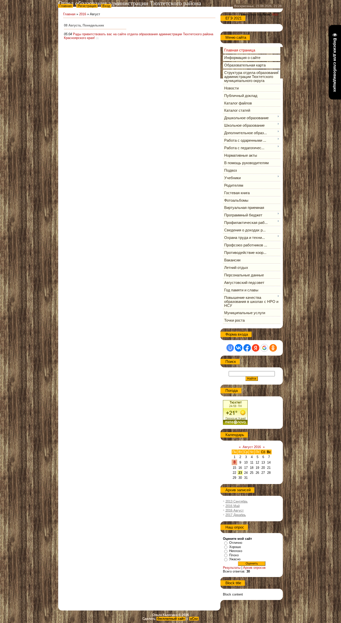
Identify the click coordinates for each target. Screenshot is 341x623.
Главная (65, 6)
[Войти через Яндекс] (255, 348)
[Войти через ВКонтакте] (238, 348)
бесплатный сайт (171, 619)
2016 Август (234, 510)
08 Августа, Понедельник (84, 25)
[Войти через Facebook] (247, 348)
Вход (106, 6)
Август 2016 (252, 447)
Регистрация (87, 6)
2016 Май (232, 506)
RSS (275, 14)
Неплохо (235, 551)
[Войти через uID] (230, 348)
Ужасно (234, 559)
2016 (82, 14)
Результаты (231, 568)
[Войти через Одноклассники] (273, 348)
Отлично (235, 543)
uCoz (194, 619)
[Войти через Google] (264, 348)
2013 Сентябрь (236, 501)
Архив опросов (254, 568)
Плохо (234, 555)
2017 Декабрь (235, 515)
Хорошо (235, 547)
